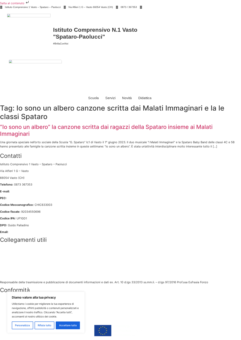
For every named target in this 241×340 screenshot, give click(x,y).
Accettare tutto (68, 325)
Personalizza (22, 325)
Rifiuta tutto (44, 325)
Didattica (145, 98)
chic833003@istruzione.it (158, 7)
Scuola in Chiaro (11, 275)
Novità (127, 98)
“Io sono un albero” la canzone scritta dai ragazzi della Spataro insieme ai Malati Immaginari (106, 130)
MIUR (3, 248)
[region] (46, 312)
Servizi (110, 98)
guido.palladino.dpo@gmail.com (30, 232)
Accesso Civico (10, 255)
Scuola (93, 98)
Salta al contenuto (12, 3)
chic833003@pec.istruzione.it (27, 198)
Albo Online (7, 268)
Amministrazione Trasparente (19, 262)
